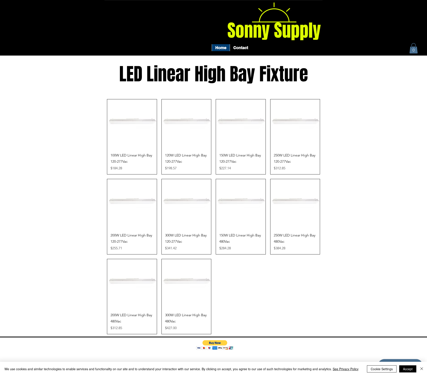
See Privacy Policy (346, 369)
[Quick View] (132, 124)
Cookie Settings (382, 369)
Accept (408, 369)
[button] (413, 48)
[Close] (421, 368)
